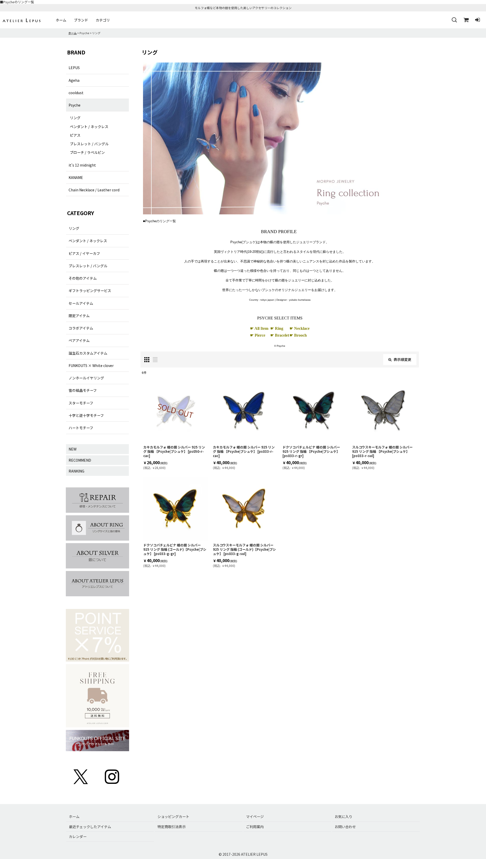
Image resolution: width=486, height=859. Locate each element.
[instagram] (112, 776)
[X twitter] (81, 776)
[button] (454, 20)
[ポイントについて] (97, 636)
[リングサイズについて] (97, 528)
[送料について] (97, 696)
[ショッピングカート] (465, 20)
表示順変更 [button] (402, 359)
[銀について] (97, 556)
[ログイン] (477, 20)
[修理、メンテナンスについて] (97, 500)
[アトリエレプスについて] (97, 584)
